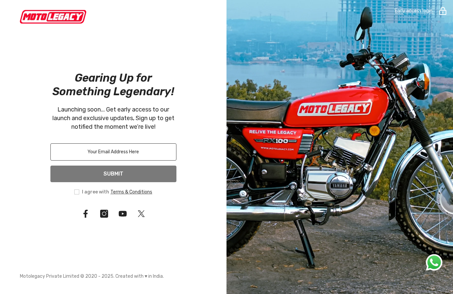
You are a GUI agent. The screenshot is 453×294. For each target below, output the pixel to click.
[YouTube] (122, 213)
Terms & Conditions (131, 192)
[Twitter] (141, 213)
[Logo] (113, 17)
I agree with (95, 192)
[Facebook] (85, 213)
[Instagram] (104, 213)
